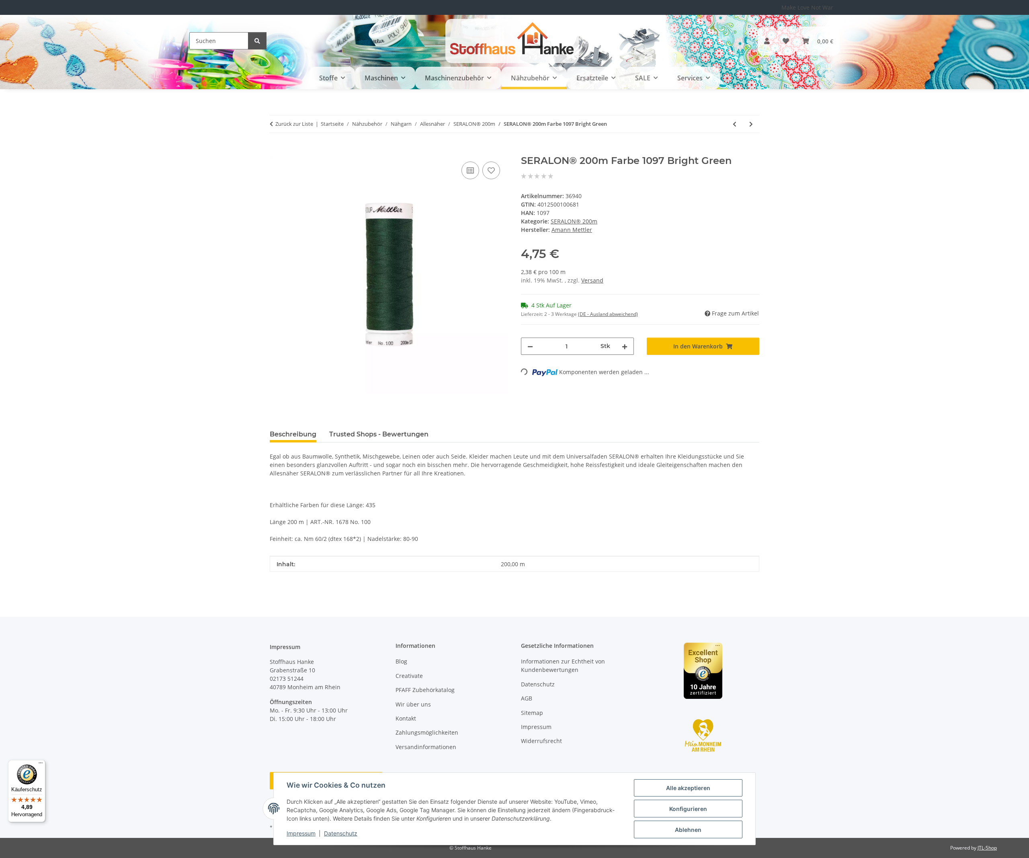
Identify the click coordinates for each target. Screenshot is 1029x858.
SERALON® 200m (574, 221)
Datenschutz (340, 833)
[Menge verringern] (530, 346)
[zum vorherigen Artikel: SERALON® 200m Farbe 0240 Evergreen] (734, 124)
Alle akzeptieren (688, 787)
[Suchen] (257, 40)
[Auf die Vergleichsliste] (470, 170)
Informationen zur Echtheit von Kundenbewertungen (563, 665)
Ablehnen (688, 829)
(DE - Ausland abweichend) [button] (608, 314)
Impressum (301, 833)
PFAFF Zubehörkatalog (425, 690)
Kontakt (406, 718)
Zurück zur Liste (294, 123)
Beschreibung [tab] (293, 434)
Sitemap (532, 713)
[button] (767, 41)
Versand (592, 280)
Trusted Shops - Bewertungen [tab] (378, 434)
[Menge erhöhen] (624, 346)
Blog (401, 661)
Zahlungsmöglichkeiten (427, 732)
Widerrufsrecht (541, 741)
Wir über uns (413, 704)
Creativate (409, 676)
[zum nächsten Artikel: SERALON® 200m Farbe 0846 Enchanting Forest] (751, 124)
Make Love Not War (807, 7)
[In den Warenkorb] (276, 150)
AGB (526, 698)
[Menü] (40, 765)
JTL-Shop (987, 847)
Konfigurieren (688, 808)
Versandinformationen (426, 747)
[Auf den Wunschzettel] (491, 170)
